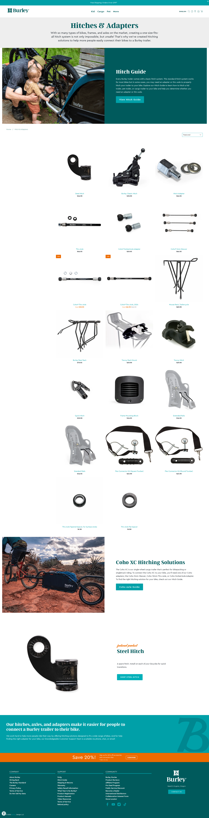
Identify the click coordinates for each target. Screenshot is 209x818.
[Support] (192, 11)
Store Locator (111, 799)
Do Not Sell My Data (17, 793)
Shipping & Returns (65, 783)
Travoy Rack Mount (129, 360)
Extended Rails (179, 416)
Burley (13, 814)
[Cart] (202, 11)
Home (8, 129)
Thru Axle (79, 249)
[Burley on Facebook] (107, 806)
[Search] (188, 11)
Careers (12, 785)
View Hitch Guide (130, 99)
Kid (93, 11)
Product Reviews (112, 780)
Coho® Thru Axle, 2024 (129, 304)
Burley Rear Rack (79, 360)
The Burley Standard (17, 783)
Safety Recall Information (67, 788)
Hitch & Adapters (21, 129)
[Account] (198, 11)
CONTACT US (177, 792)
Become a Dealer (112, 791)
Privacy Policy (15, 788)
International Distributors (116, 793)
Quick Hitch (79, 416)
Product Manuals (64, 796)
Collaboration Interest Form (117, 796)
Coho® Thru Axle (79, 304)
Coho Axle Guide (129, 587)
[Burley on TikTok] (125, 806)
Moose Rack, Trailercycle (179, 304)
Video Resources (64, 799)
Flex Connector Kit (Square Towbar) (129, 471)
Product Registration (66, 793)
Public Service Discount (115, 788)
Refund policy (63, 804)
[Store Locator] (195, 11)
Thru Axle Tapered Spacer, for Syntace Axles (79, 527)
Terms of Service (16, 791)
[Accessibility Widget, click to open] (4, 813)
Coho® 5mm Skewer (179, 249)
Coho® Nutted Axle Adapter (129, 249)
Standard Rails (79, 471)
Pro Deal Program (113, 785)
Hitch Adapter (179, 193)
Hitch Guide (62, 780)
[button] (183, 11)
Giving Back (14, 780)
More (116, 11)
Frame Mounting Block (129, 416)
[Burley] (18, 11)
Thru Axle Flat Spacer (129, 527)
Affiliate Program (113, 783)
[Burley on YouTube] (113, 806)
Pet (109, 11)
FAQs (59, 777)
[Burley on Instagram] (119, 806)
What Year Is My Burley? (67, 791)
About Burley (14, 777)
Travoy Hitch (179, 360)
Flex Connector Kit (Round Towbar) (179, 471)
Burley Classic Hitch (129, 193)
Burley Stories (111, 777)
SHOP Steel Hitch (129, 677)
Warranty (61, 785)
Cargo (100, 11)
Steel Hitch (79, 193)
